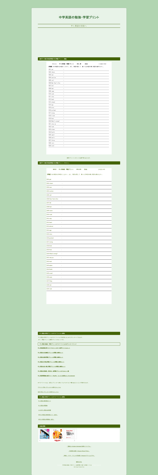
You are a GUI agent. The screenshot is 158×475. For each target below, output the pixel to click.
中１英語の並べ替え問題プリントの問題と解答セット (52, 366)
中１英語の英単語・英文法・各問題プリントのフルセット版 (53, 371)
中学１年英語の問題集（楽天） (46, 419)
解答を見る (79, 462)
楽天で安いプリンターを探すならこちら (48, 392)
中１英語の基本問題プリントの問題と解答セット (50, 357)
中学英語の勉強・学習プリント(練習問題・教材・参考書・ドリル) (77, 465)
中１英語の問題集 (42, 405)
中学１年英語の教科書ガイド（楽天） (48, 414)
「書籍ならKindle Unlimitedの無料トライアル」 (79, 446)
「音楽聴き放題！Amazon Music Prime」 (79, 451)
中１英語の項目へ (79, 26)
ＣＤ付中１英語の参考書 (44, 410)
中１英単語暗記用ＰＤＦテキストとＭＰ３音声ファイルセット (54, 348)
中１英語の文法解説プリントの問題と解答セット (50, 352)
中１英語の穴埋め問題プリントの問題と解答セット (51, 362)
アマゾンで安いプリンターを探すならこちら (49, 387)
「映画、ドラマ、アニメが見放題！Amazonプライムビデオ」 (79, 455)
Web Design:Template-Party (79, 466)
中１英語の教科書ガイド (44, 401)
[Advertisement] (79, 43)
